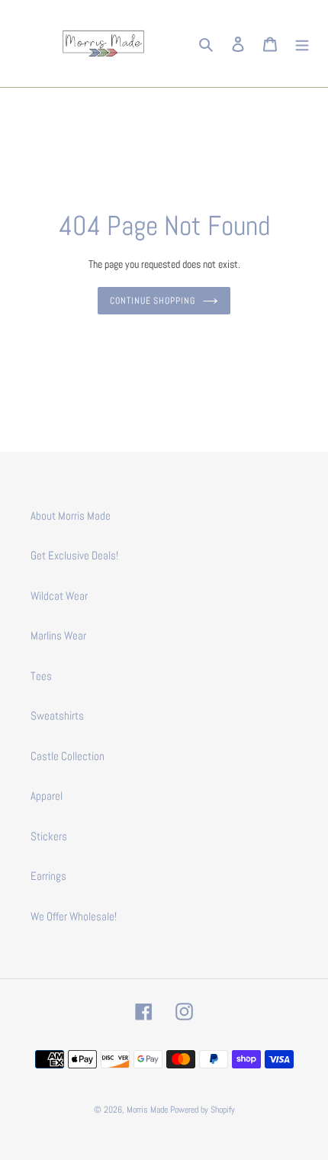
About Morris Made (71, 515)
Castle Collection (68, 756)
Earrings (48, 875)
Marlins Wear (58, 635)
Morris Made (147, 1110)
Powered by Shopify (202, 1110)
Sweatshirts (57, 715)
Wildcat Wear (59, 595)
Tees (41, 676)
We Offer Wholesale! (74, 916)
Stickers (49, 836)
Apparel (47, 795)
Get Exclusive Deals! (74, 555)
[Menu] (302, 43)
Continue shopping (153, 301)
